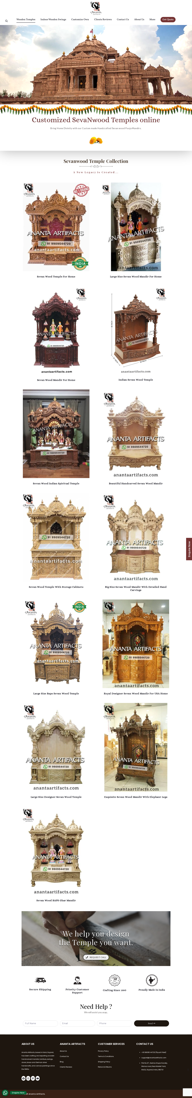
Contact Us (123, 19)
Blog (61, 1062)
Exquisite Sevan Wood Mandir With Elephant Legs (135, 796)
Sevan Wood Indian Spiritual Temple (56, 483)
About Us (139, 19)
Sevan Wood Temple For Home (56, 276)
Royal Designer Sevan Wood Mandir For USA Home (136, 693)
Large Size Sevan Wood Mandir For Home (136, 276)
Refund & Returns (105, 1067)
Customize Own (80, 19)
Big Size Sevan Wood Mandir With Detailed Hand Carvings (136, 588)
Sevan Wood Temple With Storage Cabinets (56, 586)
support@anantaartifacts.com (153, 1058)
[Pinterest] (33, 1078)
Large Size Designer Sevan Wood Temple (56, 796)
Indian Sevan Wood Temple (136, 379)
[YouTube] (37, 1078)
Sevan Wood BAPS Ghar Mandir (56, 900)
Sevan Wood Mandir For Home (56, 380)
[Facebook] (23, 1078)
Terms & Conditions (106, 1056)
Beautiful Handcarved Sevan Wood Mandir (136, 483)
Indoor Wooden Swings (53, 19)
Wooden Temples (25, 19)
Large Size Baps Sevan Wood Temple (56, 693)
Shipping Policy (104, 1062)
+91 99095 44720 (148, 1052)
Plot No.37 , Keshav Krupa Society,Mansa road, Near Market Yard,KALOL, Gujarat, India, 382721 (154, 1066)
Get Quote (168, 19)
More (152, 19)
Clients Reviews (103, 19)
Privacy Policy (103, 1051)
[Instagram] (28, 1078)
